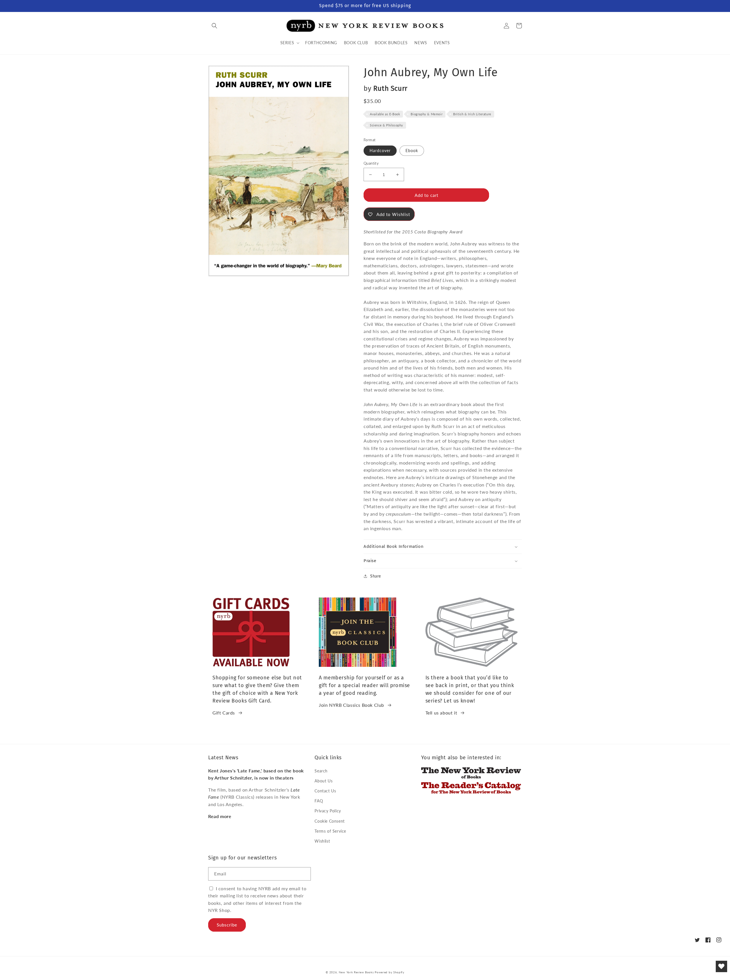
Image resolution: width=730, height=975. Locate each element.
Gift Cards (223, 712)
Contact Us (325, 790)
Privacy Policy (328, 810)
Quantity (371, 163)
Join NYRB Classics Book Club (351, 705)
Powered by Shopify (389, 972)
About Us (323, 780)
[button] (214, 25)
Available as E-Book (385, 114)
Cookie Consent (329, 821)
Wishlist (322, 841)
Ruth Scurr (390, 88)
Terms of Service (330, 831)
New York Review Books (356, 972)
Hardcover (380, 150)
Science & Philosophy (386, 125)
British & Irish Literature (472, 114)
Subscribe (227, 924)
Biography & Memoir (427, 114)
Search (321, 770)
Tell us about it (441, 712)
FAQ (319, 800)
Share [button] (375, 576)
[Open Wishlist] (721, 966)
